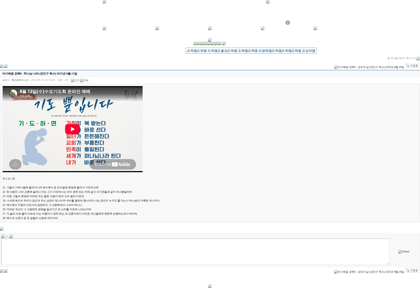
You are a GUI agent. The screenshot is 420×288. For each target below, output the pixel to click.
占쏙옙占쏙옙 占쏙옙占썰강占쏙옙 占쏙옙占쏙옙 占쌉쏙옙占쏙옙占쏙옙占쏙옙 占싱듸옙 (251, 50)
